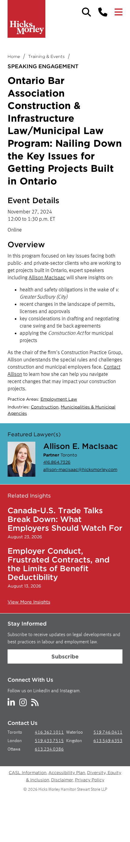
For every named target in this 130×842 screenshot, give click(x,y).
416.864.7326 (56, 462)
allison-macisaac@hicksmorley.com (80, 469)
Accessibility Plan (66, 772)
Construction (45, 407)
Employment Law (59, 399)
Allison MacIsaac (47, 277)
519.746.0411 (107, 732)
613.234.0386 (49, 749)
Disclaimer (62, 779)
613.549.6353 (107, 741)
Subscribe (65, 656)
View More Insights (29, 602)
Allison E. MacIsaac (80, 446)
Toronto (15, 732)
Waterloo (74, 732)
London (15, 741)
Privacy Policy (89, 779)
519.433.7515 (49, 741)
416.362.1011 (49, 732)
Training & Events (46, 56)
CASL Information (28, 772)
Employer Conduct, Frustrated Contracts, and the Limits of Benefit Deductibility (58, 564)
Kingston (74, 741)
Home (14, 56)
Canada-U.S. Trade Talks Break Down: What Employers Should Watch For (65, 519)
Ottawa (14, 749)
